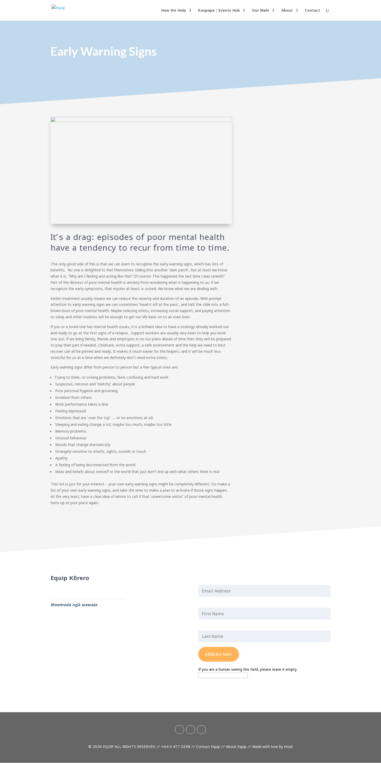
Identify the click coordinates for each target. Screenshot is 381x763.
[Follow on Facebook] (75, 620)
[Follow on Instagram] (65, 620)
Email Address (214, 581)
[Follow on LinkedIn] (55, 620)
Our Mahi (260, 10)
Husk (288, 746)
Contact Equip (208, 746)
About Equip (236, 746)
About (287, 10)
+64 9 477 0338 (175, 746)
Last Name (210, 627)
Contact (312, 10)
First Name (211, 604)
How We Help (173, 10)
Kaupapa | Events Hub (219, 10)
